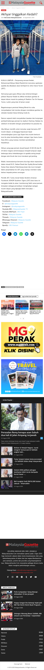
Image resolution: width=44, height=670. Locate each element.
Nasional (4, 633)
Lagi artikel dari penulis (29, 296)
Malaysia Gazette (17, 201)
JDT (17, 287)
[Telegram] (22, 577)
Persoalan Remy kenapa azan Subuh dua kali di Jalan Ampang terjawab (19, 434)
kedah (21, 287)
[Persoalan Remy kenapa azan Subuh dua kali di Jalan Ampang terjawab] (22, 416)
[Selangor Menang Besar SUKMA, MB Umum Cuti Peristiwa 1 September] (6, 616)
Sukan (8, 8)
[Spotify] (17, 577)
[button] (40, 3)
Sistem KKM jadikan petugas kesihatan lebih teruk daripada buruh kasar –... (26, 472)
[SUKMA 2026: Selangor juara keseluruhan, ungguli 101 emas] (7, 305)
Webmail (27, 664)
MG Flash (20, 212)
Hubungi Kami (18, 664)
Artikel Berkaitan (13, 296)
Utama (3, 636)
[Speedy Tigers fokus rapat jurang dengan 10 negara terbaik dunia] (22, 305)
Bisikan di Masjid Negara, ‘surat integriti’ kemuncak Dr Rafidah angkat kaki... (26, 450)
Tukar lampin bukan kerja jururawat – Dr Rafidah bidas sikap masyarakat (28, 460)
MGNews (4, 643)
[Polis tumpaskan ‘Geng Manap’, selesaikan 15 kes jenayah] (6, 595)
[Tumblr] (27, 577)
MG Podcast (13, 225)
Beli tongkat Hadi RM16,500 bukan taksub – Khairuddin (27, 482)
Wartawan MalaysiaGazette (13, 17)
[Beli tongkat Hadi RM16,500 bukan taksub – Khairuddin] (6, 484)
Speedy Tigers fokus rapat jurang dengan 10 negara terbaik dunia (21, 313)
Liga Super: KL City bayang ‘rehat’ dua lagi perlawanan (35, 312)
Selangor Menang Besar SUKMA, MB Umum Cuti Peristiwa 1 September (28, 614)
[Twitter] (31, 577)
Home (2, 8)
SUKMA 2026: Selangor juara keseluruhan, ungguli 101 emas (7, 313)
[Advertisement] (22, 262)
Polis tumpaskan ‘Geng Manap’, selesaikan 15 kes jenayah (26, 593)
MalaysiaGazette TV (20, 209)
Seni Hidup (5, 429)
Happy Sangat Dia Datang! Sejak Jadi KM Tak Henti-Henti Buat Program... (28, 604)
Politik (3, 639)
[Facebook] (8, 577)
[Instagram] (13, 577)
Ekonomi (4, 646)
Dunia (3, 649)
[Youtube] (36, 577)
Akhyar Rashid (10, 287)
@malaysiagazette (11, 204)
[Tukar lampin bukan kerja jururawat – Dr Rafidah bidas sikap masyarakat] (6, 462)
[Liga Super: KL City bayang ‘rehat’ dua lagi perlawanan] (36, 305)
